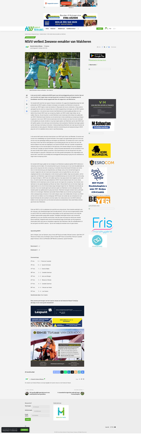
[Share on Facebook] (102, 47)
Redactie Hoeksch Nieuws (36, 46)
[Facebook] (81, 379)
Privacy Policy (6, 430)
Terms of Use (14, 430)
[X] (113, 427)
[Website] (80, 379)
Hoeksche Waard (30, 37)
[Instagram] (83, 379)
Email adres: (26, 415)
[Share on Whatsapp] (65, 372)
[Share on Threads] (72, 372)
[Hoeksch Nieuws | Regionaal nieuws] (34, 28)
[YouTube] (115, 427)
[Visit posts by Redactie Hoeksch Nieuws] (27, 379)
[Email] (75, 372)
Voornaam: (28, 406)
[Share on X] (104, 47)
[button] (24, 430)
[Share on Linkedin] (68, 372)
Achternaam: (28, 410)
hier (34, 302)
